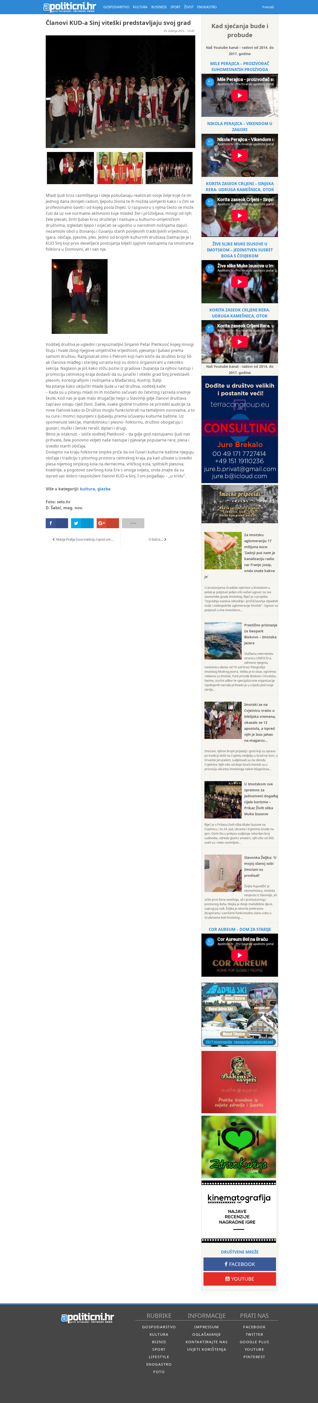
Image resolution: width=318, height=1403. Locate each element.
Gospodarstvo (159, 1326)
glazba (104, 489)
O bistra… (156, 539)
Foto (159, 1371)
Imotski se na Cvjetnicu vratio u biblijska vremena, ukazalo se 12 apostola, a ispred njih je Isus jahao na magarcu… (260, 722)
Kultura (159, 1334)
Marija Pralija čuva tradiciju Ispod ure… (85, 539)
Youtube (242, 1278)
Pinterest (254, 1356)
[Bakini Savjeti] (238, 1082)
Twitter (254, 1334)
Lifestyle (159, 1356)
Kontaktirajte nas (207, 1341)
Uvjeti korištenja (207, 1349)
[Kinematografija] (238, 1212)
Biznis (159, 1341)
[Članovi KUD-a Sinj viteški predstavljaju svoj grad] (77, 338)
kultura (87, 489)
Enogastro (159, 1364)
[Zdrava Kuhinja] (238, 1147)
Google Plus (254, 1341)
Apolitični (69, 7)
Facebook (242, 1264)
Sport (159, 1349)
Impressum (206, 1326)
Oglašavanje (206, 1334)
